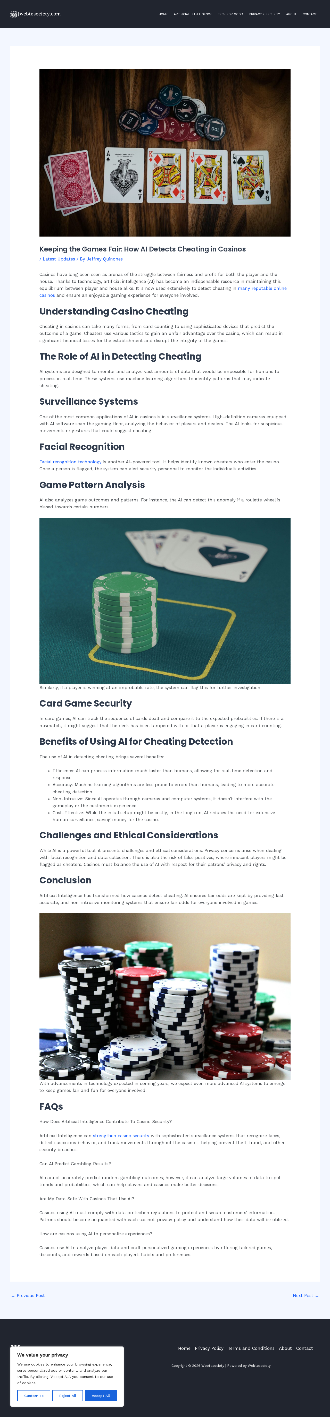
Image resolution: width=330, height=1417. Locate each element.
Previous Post (28, 1295)
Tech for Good (230, 14)
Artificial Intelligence (193, 14)
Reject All (67, 1396)
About (291, 14)
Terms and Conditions (251, 1348)
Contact (310, 14)
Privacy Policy (209, 1348)
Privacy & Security (264, 14)
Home (163, 14)
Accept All (101, 1396)
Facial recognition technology (70, 461)
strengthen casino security (121, 1135)
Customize (34, 1396)
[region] (67, 1376)
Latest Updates (59, 259)
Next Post (306, 1295)
